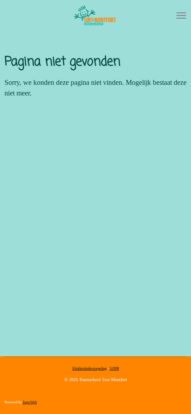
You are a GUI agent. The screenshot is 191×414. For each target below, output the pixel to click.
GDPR (114, 368)
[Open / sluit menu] (181, 15)
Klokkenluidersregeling (89, 368)
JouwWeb (30, 402)
